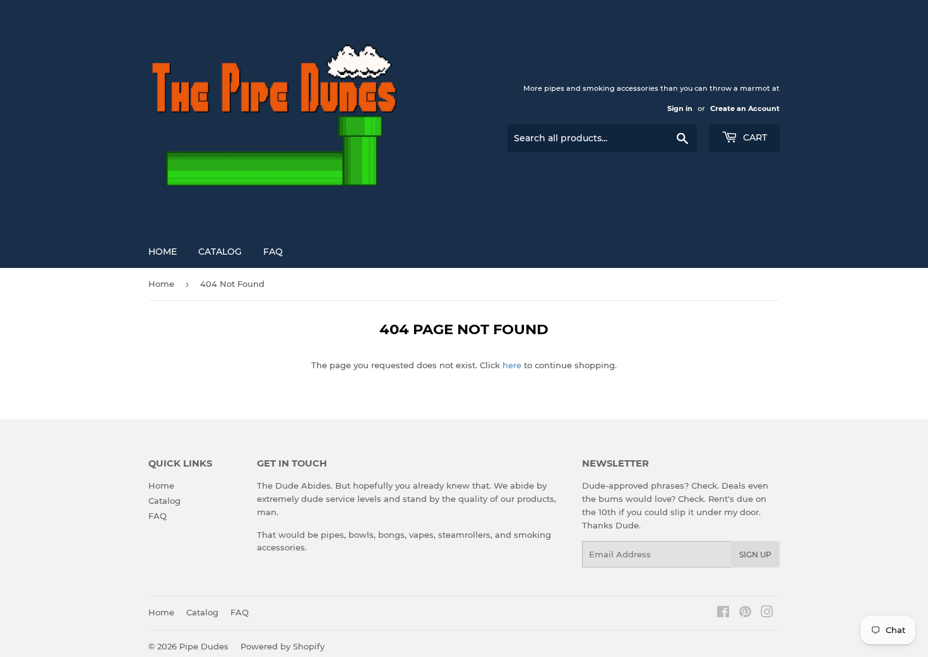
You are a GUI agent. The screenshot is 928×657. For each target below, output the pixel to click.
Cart (754, 137)
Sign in (680, 108)
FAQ (273, 251)
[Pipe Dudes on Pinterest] (745, 613)
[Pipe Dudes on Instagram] (767, 613)
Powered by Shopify (282, 646)
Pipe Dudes (204, 646)
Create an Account (745, 108)
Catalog (220, 251)
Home (162, 251)
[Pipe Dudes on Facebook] (723, 613)
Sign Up (755, 554)
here (512, 365)
